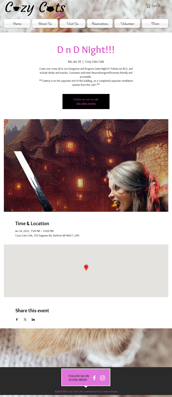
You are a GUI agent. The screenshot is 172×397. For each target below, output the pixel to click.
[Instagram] (102, 378)
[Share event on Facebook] (16, 319)
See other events (86, 103)
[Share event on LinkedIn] (33, 319)
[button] (155, 6)
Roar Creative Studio (107, 391)
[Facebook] (94, 378)
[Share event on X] (25, 319)
